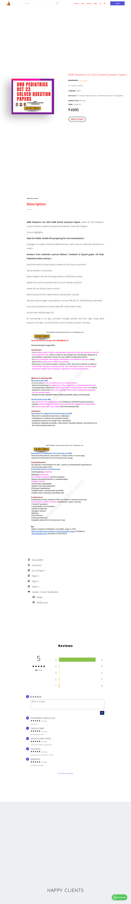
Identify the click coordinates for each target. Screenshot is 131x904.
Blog (95, 3)
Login (117, 3)
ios (100, 3)
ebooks (89, 3)
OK (102, 713)
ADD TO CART (77, 119)
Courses (76, 3)
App (83, 3)
